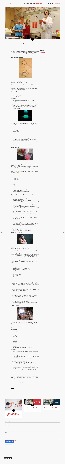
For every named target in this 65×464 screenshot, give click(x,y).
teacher (35, 382)
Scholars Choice (13, 380)
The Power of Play (29, 3)
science (12, 382)
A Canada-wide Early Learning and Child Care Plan (13, 414)
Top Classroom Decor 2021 (50, 407)
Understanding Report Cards (31, 408)
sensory (32, 382)
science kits (22, 382)
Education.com (25, 78)
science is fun (28, 382)
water (25, 382)
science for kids (16, 382)
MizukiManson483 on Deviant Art (26, 121)
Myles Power (25, 160)
